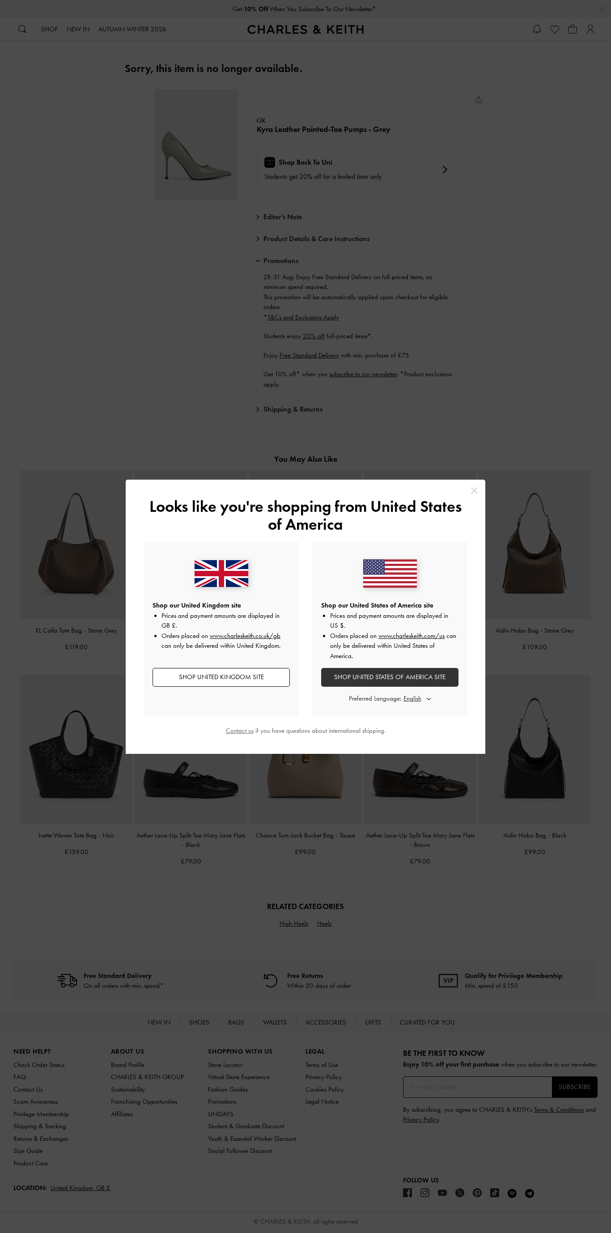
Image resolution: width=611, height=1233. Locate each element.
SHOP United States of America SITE (390, 677)
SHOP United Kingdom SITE (221, 677)
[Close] (474, 490)
